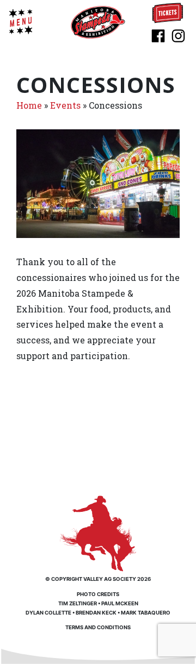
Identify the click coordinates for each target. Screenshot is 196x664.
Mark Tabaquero (145, 613)
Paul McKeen (119, 603)
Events (65, 105)
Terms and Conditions (98, 627)
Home (29, 105)
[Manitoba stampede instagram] (178, 35)
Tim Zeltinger (77, 603)
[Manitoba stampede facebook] (158, 35)
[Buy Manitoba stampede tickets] (167, 12)
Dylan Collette (48, 613)
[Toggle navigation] (20, 21)
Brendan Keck (96, 613)
